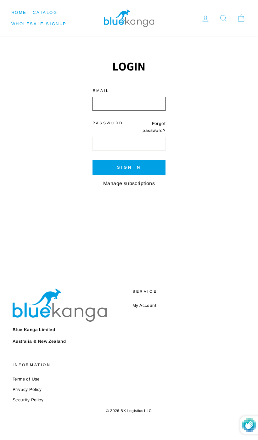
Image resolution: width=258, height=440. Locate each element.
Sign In (129, 167)
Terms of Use (26, 379)
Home (19, 12)
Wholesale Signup (39, 23)
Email (101, 90)
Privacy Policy (27, 389)
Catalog (45, 12)
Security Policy (28, 400)
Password (108, 123)
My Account (144, 305)
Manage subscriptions (129, 183)
